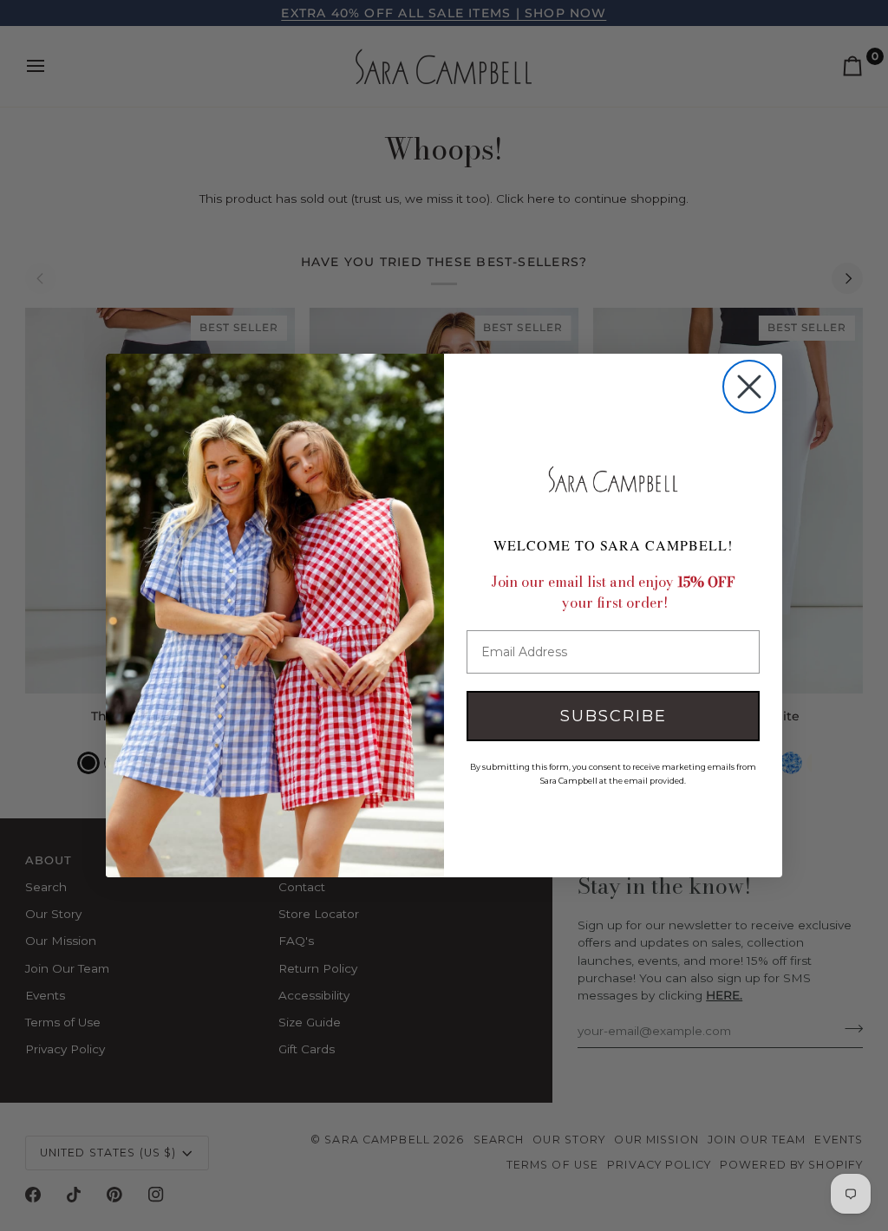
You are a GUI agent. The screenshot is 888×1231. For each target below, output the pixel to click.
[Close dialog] (749, 387)
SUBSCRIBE (613, 716)
